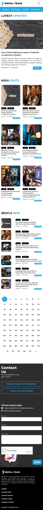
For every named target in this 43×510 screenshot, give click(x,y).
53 (21, 336)
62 (33, 341)
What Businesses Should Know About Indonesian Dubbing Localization (31, 112)
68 (27, 346)
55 (33, 336)
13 (33, 304)
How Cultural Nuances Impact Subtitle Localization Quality (8, 112)
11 (21, 304)
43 (4, 330)
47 (27, 330)
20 (33, 310)
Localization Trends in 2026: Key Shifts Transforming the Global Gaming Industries (27, 284)
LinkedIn (4, 489)
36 (4, 325)
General (6, 9)
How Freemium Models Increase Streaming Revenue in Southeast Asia (32, 152)
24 (16, 315)
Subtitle (25, 9)
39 (21, 325)
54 (27, 336)
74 (24, 351)
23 (10, 315)
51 (10, 336)
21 (38, 310)
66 (16, 346)
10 (16, 304)
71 (7, 351)
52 (16, 336)
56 (38, 336)
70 (38, 346)
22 (4, 315)
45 (16, 330)
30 (10, 320)
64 (4, 346)
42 (38, 325)
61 (27, 341)
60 (21, 341)
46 (21, 330)
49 (38, 330)
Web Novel (15, 9)
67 (21, 346)
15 (5, 310)
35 (38, 320)
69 (33, 346)
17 (16, 310)
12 (27, 304)
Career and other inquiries (21, 391)
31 (16, 320)
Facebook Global (6, 492)
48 (33, 330)
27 (33, 315)
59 (16, 341)
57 (5, 341)
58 (10, 341)
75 (30, 351)
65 (10, 346)
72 (13, 351)
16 (10, 310)
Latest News (10, 108)
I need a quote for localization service (18, 408)
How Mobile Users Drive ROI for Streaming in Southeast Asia (10, 193)
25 (21, 315)
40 (27, 325)
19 (27, 310)
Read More (37, 68)
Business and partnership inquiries (21, 384)
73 (19, 351)
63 (38, 341)
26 (27, 315)
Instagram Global (6, 499)
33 (27, 320)
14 (38, 304)
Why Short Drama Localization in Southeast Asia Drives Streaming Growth (27, 247)
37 (10, 325)
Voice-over (35, 9)
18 (22, 310)
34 (33, 320)
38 (16, 325)
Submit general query (12, 411)
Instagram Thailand (7, 502)
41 (33, 325)
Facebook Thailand (7, 495)
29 (4, 320)
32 (21, 320)
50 (4, 336)
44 (10, 330)
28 (38, 315)
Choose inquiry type (11, 405)
